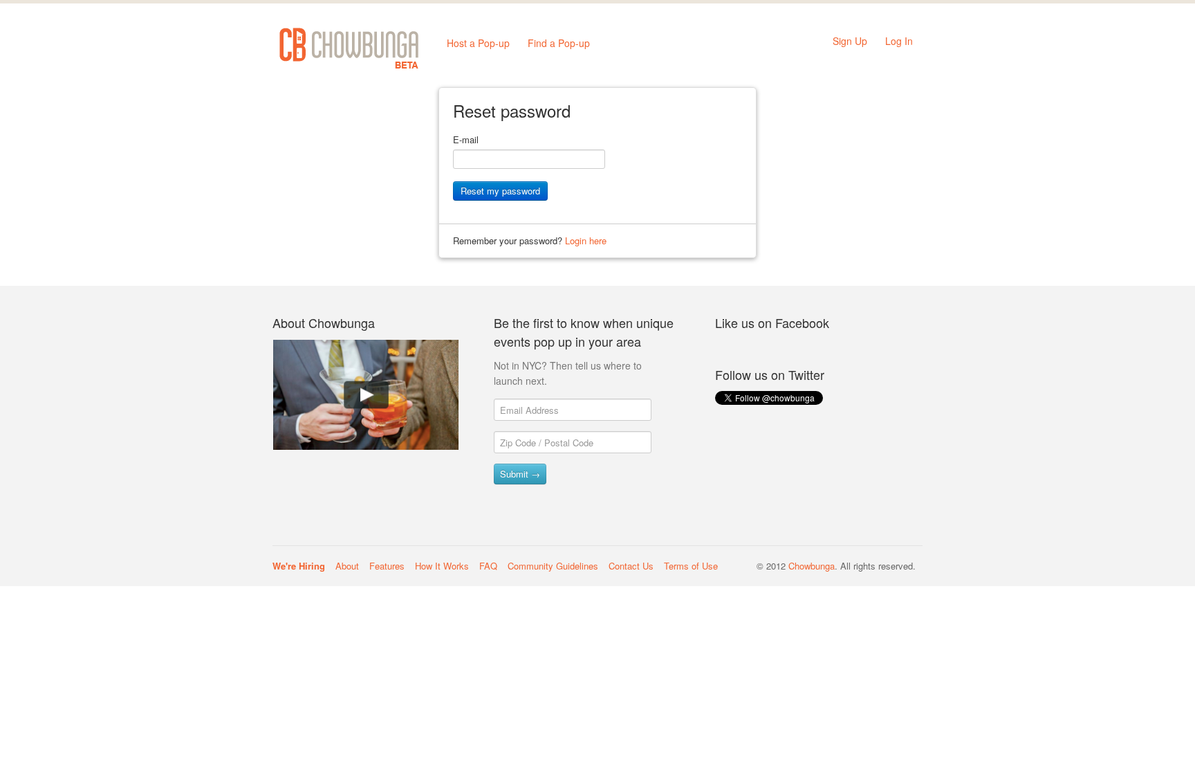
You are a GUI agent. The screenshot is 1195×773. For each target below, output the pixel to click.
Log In (899, 41)
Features (387, 565)
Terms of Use (691, 565)
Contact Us (631, 565)
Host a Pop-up (478, 43)
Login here (585, 240)
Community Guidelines (553, 565)
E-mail (466, 140)
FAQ (488, 565)
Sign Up (850, 41)
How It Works (442, 565)
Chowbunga (811, 565)
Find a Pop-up (559, 43)
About (347, 565)
